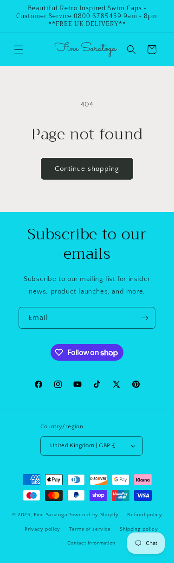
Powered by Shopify (93, 515)
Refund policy (144, 515)
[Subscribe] (145, 318)
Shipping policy (139, 529)
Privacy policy (42, 529)
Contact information (91, 543)
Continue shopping (87, 169)
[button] (18, 49)
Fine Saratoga (50, 515)
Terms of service (90, 529)
